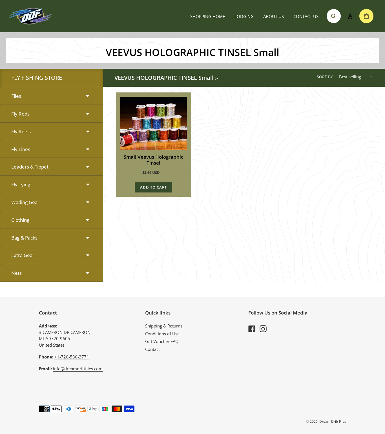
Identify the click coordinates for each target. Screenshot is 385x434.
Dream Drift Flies (332, 421)
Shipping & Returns (163, 326)
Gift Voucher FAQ (162, 341)
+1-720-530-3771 (71, 357)
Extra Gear (22, 255)
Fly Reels (21, 131)
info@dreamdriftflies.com (78, 368)
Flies (16, 96)
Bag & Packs (24, 237)
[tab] (51, 96)
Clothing (20, 220)
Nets (16, 273)
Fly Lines (20, 149)
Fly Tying (20, 184)
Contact (152, 349)
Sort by (325, 76)
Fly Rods (20, 113)
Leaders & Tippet (29, 166)
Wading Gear (25, 202)
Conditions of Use (162, 333)
